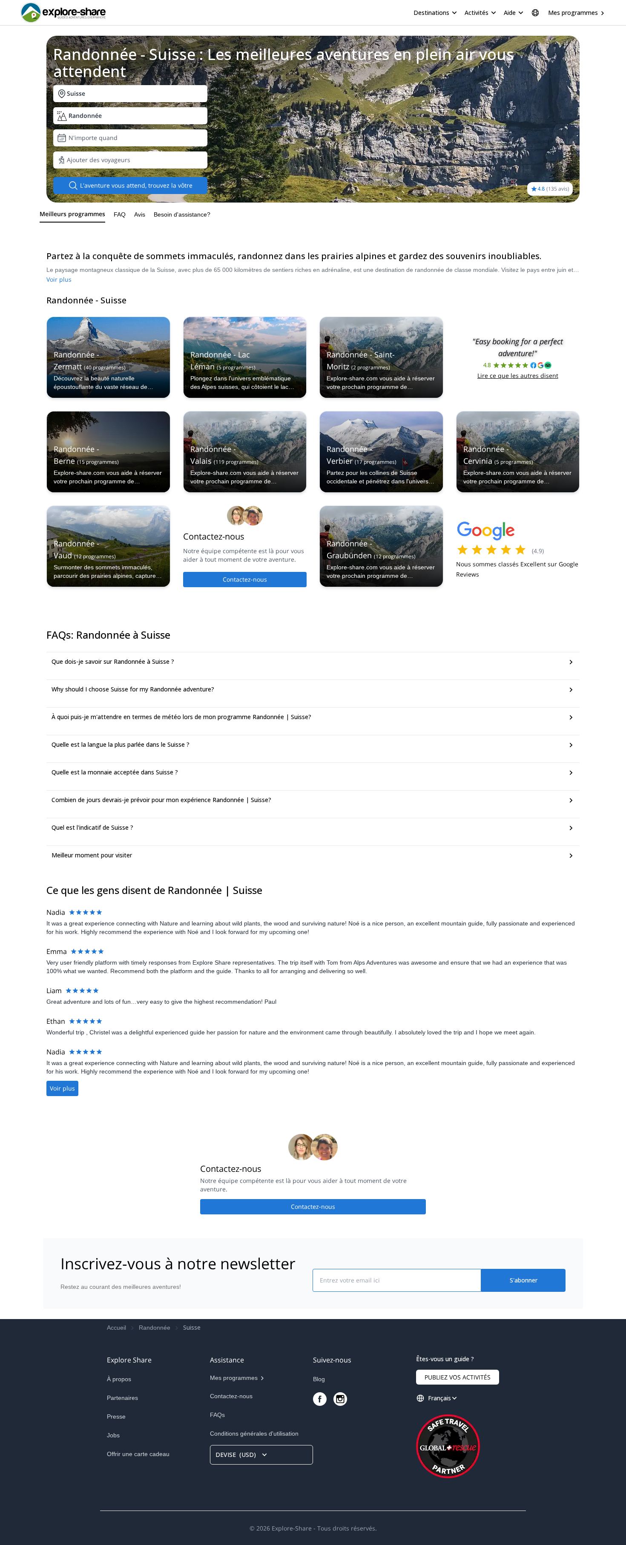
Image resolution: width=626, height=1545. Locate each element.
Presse (116, 1416)
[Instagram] (340, 1399)
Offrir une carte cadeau (138, 1454)
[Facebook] (320, 1399)
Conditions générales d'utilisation (254, 1433)
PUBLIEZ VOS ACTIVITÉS (458, 1377)
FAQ (120, 214)
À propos (119, 1379)
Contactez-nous (245, 579)
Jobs (113, 1435)
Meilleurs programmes (72, 214)
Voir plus (59, 279)
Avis (139, 214)
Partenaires (122, 1397)
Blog (319, 1379)
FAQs (217, 1414)
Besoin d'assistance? (182, 214)
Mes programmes (573, 13)
